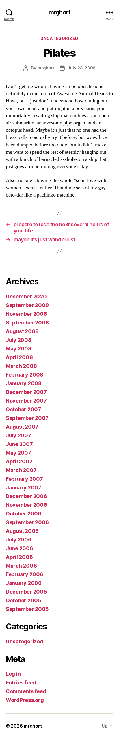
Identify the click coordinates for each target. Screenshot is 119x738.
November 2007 (26, 401)
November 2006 (26, 505)
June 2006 (19, 548)
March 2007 (21, 470)
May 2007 (18, 453)
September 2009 (27, 305)
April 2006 (19, 557)
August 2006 (22, 531)
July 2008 (18, 340)
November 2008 (26, 314)
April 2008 (19, 357)
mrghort (59, 12)
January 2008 (24, 383)
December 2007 (26, 392)
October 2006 (23, 514)
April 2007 (19, 461)
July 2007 (18, 435)
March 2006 (21, 566)
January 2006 (24, 583)
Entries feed (21, 683)
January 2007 (23, 487)
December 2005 (26, 592)
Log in (13, 674)
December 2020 (26, 296)
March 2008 (21, 366)
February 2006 (24, 574)
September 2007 (27, 418)
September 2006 (27, 522)
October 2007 (23, 409)
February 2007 (24, 479)
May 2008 (18, 349)
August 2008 (22, 331)
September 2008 (27, 323)
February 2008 (24, 375)
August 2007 (22, 427)
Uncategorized (59, 38)
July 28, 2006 (82, 68)
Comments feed (26, 691)
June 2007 (19, 444)
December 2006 (26, 496)
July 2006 (18, 540)
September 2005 (27, 609)
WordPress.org (25, 700)
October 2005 (23, 600)
